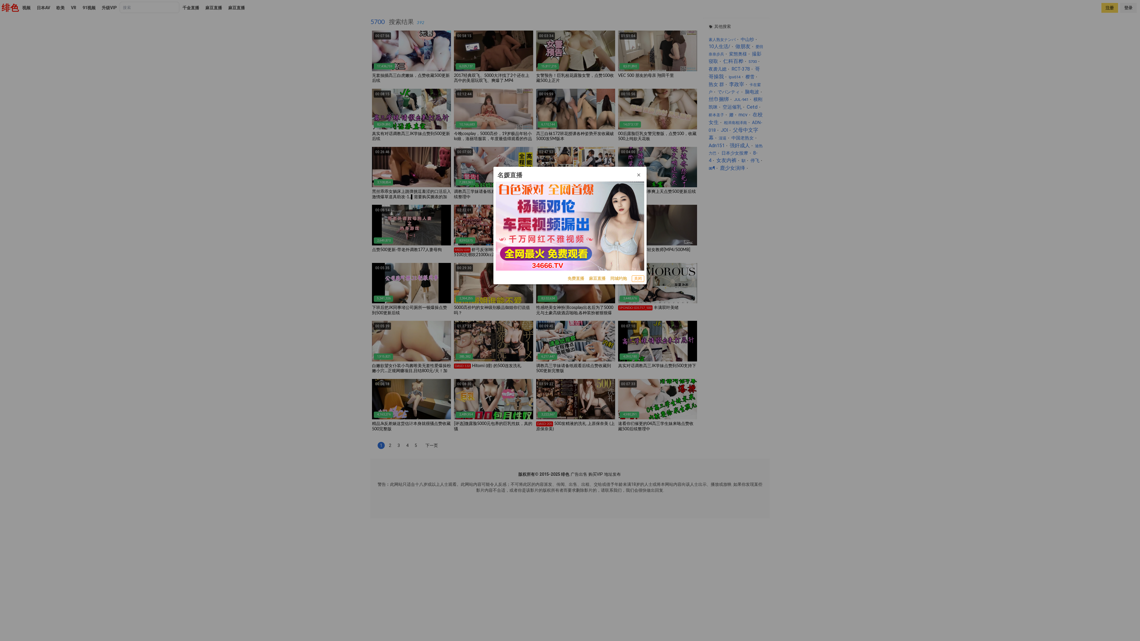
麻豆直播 (597, 278)
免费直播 (576, 278)
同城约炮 (618, 278)
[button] (638, 175)
